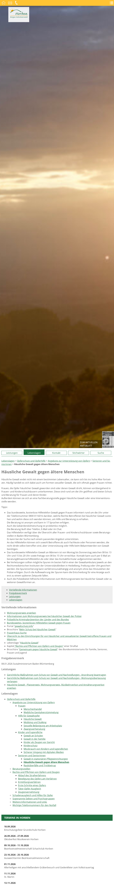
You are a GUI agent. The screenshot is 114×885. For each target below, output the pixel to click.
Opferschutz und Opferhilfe (31, 460)
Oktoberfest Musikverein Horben (21, 837)
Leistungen (12, 452)
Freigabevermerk (18, 593)
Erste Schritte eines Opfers (32, 785)
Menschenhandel (33, 709)
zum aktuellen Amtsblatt (88, 444)
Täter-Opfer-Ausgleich (29, 788)
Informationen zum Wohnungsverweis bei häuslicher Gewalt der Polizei (44, 616)
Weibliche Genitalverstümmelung (41, 712)
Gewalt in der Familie (34, 738)
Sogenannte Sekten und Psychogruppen (34, 798)
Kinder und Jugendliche (30, 732)
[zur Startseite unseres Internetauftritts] (19, 17)
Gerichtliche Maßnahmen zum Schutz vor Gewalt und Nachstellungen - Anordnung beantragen (56, 674)
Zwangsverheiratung (34, 728)
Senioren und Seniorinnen (32, 755)
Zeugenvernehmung (28, 792)
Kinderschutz (30, 745)
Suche (101, 452)
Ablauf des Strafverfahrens (32, 775)
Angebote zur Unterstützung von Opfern (69, 460)
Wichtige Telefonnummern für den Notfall (34, 805)
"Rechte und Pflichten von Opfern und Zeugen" (39, 646)
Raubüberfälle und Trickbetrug (40, 765)
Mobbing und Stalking (35, 722)
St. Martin (10, 875)
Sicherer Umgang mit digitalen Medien (44, 752)
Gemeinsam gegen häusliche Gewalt (38, 649)
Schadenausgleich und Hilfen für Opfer (33, 795)
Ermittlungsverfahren (29, 782)
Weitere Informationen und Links (30, 801)
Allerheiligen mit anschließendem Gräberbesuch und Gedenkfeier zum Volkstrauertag (49, 866)
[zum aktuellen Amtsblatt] (108, 439)
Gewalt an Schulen (33, 735)
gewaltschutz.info (24, 626)
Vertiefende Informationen (23, 589)
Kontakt (56, 452)
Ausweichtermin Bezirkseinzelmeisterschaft (26, 856)
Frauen (21, 705)
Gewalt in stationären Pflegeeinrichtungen (46, 758)
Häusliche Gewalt (29, 642)
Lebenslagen (34, 452)
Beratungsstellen (21, 768)
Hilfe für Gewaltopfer (29, 715)
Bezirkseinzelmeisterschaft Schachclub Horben (28, 847)
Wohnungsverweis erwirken (21, 612)
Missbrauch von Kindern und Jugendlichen (46, 748)
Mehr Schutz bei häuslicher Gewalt (37, 629)
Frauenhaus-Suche (17, 632)
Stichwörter (78, 452)
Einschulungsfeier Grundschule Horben (25, 828)
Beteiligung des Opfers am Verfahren (37, 778)
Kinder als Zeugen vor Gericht (39, 742)
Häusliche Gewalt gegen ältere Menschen (46, 762)
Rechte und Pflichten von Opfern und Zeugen (36, 772)
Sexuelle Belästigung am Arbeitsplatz (43, 725)
